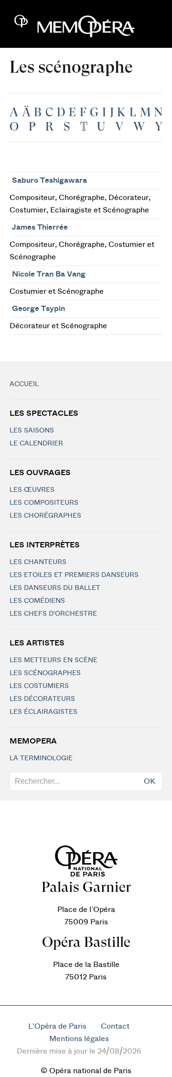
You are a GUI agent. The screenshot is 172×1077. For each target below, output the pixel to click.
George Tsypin (38, 308)
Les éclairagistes (43, 712)
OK (149, 781)
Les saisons (32, 430)
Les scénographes (45, 673)
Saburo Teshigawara (49, 180)
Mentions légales (79, 1039)
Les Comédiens (37, 601)
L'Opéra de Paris (57, 1026)
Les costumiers (39, 686)
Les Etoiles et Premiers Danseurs (74, 575)
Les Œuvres (32, 490)
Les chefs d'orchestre (53, 614)
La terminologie (41, 758)
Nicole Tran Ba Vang (49, 274)
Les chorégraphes (45, 515)
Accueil (24, 384)
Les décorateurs (42, 699)
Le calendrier (36, 443)
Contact (115, 1026)
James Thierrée (40, 227)
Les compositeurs (44, 503)
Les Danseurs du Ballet (55, 588)
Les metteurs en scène (53, 660)
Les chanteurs (38, 562)
